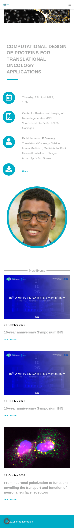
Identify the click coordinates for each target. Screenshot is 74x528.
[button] (69, 4)
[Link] (9, 169)
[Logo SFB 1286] (7, 5)
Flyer (25, 171)
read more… (11, 339)
